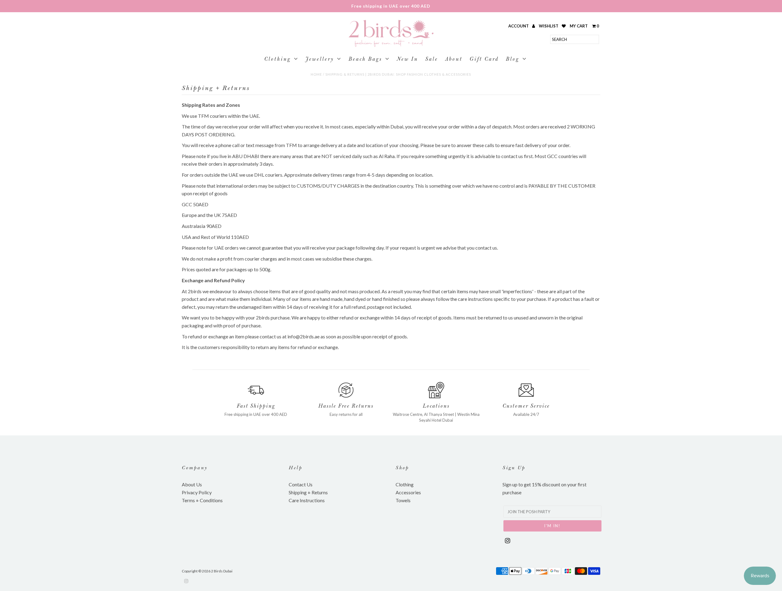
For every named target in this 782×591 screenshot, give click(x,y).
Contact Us (300, 484)
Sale (431, 60)
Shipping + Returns (308, 492)
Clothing (277, 60)
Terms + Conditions (202, 500)
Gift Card (484, 60)
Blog (512, 60)
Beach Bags (365, 60)
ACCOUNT (519, 25)
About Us (192, 484)
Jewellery (319, 60)
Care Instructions (307, 500)
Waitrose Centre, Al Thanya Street (423, 414)
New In (407, 60)
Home (316, 74)
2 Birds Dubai (221, 571)
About (453, 60)
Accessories (408, 492)
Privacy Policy (197, 492)
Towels (403, 500)
